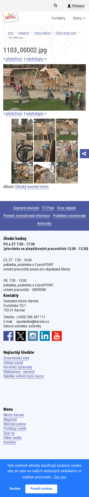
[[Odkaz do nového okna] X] (21, 336)
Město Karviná (13, 415)
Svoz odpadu (66, 208)
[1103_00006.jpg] (22, 129)
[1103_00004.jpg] (45, 129)
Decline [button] (15, 489)
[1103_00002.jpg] (44, 87)
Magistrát (10, 419)
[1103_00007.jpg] (67, 173)
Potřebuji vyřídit (14, 428)
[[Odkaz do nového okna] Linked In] (45, 336)
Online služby (12, 438)
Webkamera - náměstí (18, 372)
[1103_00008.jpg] (45, 173)
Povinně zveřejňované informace (26, 216)
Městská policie (14, 424)
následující (35, 58)
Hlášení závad (13, 362)
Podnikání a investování (69, 216)
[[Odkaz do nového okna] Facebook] (8, 336)
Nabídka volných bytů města (23, 376)
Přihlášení (78, 6)
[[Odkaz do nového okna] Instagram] (33, 336)
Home (11, 32)
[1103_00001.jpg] (22, 151)
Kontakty (58, 18)
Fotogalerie (23, 32)
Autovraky (44, 223)
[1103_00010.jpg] (67, 151)
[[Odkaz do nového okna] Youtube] (57, 336)
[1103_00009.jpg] (22, 173)
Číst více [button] (60, 477)
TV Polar (48, 208)
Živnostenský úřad (16, 358)
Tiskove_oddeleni (42, 32)
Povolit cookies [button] (41, 489)
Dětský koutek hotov (66, 32)
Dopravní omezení (26, 208)
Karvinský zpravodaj (17, 367)
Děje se (9, 433)
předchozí (14, 58)
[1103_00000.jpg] (45, 151)
